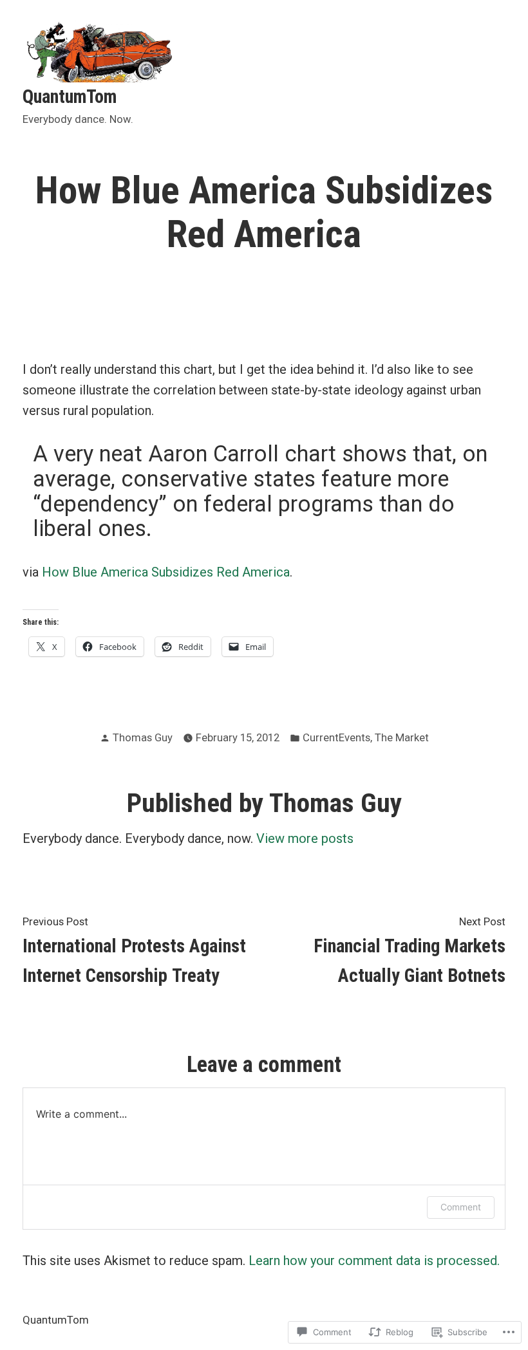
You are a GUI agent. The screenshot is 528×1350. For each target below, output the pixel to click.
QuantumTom (70, 96)
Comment (460, 1206)
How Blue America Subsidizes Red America (166, 572)
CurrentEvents (336, 738)
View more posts (305, 838)
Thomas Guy (143, 738)
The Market (402, 738)
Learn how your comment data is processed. (374, 1260)
